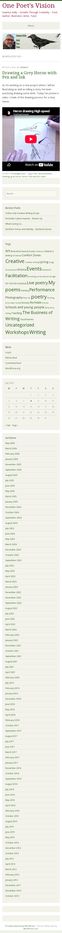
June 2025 (10, 485)
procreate (10, 303)
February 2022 (12, 634)
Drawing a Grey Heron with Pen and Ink (29, 75)
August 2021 (11, 661)
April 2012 (10, 864)
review (18, 303)
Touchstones (27, 319)
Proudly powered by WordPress (20, 926)
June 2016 (10, 794)
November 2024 (13, 507)
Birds (13, 251)
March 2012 (11, 869)
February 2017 (12, 757)
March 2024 (11, 544)
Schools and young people (24, 307)
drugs (51, 262)
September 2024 (13, 517)
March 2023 (11, 581)
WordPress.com (30, 928)
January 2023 (11, 587)
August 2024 (11, 523)
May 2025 (10, 491)
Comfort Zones (31, 255)
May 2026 (10, 443)
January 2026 (11, 459)
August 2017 (11, 736)
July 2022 (9, 613)
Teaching (16, 313)
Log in (8, 352)
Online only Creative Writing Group (22, 213)
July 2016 (9, 789)
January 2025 (11, 501)
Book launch (22, 251)
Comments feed (13, 363)
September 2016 (13, 778)
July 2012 (9, 858)
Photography (14, 297)
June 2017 (10, 746)
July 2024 (9, 528)
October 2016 (12, 773)
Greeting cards (34, 276)
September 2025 (13, 469)
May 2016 (10, 800)
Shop (47, 307)
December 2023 (13, 549)
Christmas (16, 255)
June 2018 (10, 704)
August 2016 (11, 784)
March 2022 (11, 629)
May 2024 (10, 539)
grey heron (16, 176)
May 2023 (10, 571)
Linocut (21, 283)
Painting (25, 290)
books (32, 251)
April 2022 (10, 624)
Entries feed (11, 357)
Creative (14, 261)
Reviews (25, 302)
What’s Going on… (14, 223)
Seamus (24, 67)
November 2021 (13, 645)
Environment (11, 270)
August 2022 (11, 608)
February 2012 (12, 874)
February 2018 (12, 720)
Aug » (15, 425)
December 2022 (13, 592)
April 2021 (10, 672)
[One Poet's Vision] (31, 49)
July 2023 (9, 565)
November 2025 (13, 464)
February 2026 (12, 453)
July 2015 (9, 826)
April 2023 (10, 576)
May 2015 (10, 837)
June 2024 (10, 533)
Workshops (17, 332)
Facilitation (16, 275)
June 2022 (10, 618)
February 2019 (12, 688)
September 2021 (13, 656)
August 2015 (11, 821)
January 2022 (11, 640)
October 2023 (12, 555)
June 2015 (10, 832)
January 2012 (11, 880)
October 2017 (12, 725)
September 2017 (13, 730)
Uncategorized (18, 173)
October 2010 (12, 896)
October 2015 (12, 816)
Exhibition (46, 270)
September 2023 (13, 560)
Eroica (22, 269)
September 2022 (13, 602)
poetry (39, 296)
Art (35, 173)
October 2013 (12, 842)
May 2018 (10, 709)
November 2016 (13, 768)
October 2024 (12, 512)
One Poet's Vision (28, 5)
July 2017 (9, 741)
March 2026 (11, 448)
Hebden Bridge (49, 276)
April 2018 (10, 714)
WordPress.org (12, 368)
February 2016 (12, 810)
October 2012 (12, 853)
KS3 (15, 283)
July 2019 (9, 682)
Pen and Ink (34, 176)
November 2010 (13, 890)
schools (45, 303)
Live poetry (37, 282)
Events (34, 268)
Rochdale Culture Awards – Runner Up (23, 218)
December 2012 (13, 848)
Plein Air (27, 298)
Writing (37, 332)
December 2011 (13, 885)
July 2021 (9, 666)
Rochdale (35, 302)
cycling (43, 262)
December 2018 (13, 698)
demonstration (45, 173)
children (39, 251)
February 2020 (12, 677)
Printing (50, 298)
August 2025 (11, 475)
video (43, 176)
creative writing (32, 262)
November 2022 (13, 597)
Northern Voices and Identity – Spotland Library (28, 229)
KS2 (11, 283)
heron (25, 176)
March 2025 (11, 496)
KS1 (7, 283)
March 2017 (11, 752)
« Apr (8, 425)
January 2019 (11, 693)
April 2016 (10, 805)
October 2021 (12, 650)
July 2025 (9, 480)
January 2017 (11, 762)
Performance (42, 289)
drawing (6, 176)
